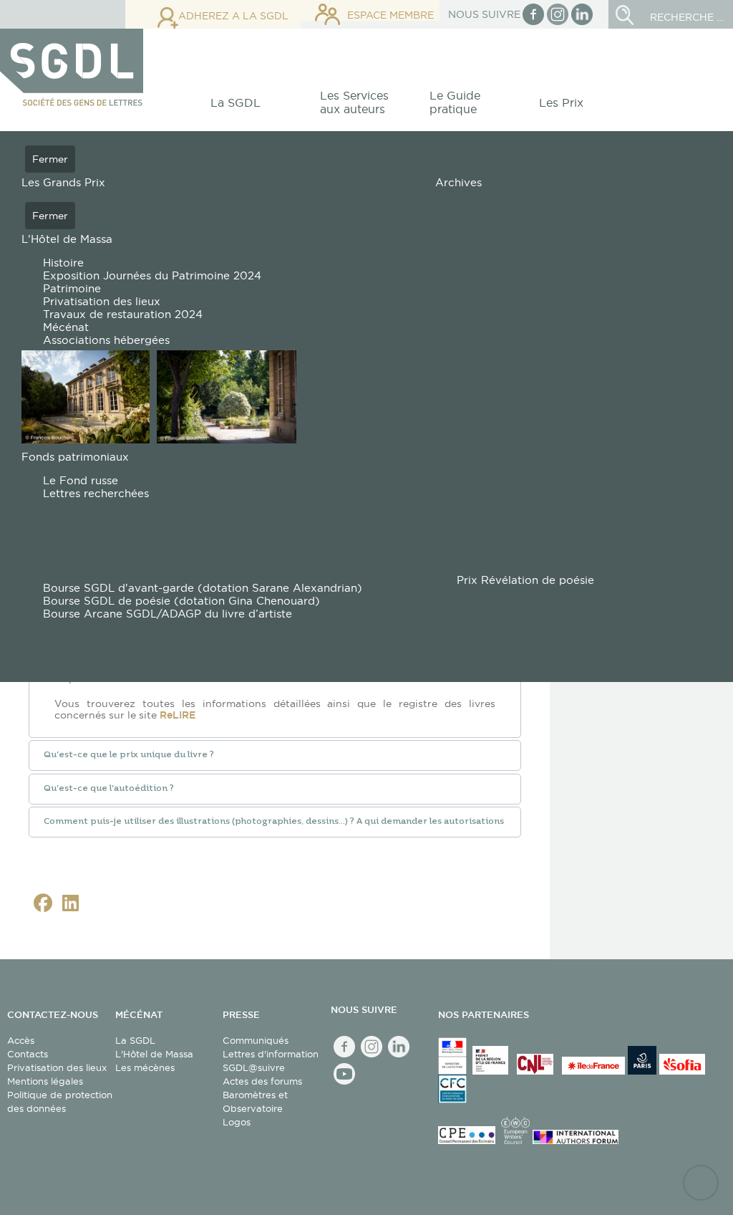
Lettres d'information (271, 1054)
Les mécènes (145, 1067)
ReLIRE (177, 715)
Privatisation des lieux (57, 1067)
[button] (243, 106)
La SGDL (135, 1040)
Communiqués (255, 1040)
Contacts (27, 1054)
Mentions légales (45, 1081)
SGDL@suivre (254, 1067)
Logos (237, 1122)
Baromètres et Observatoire (255, 1101)
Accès (20, 1040)
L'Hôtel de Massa (154, 1054)
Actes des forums (262, 1081)
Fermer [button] (50, 159)
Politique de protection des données (59, 1101)
